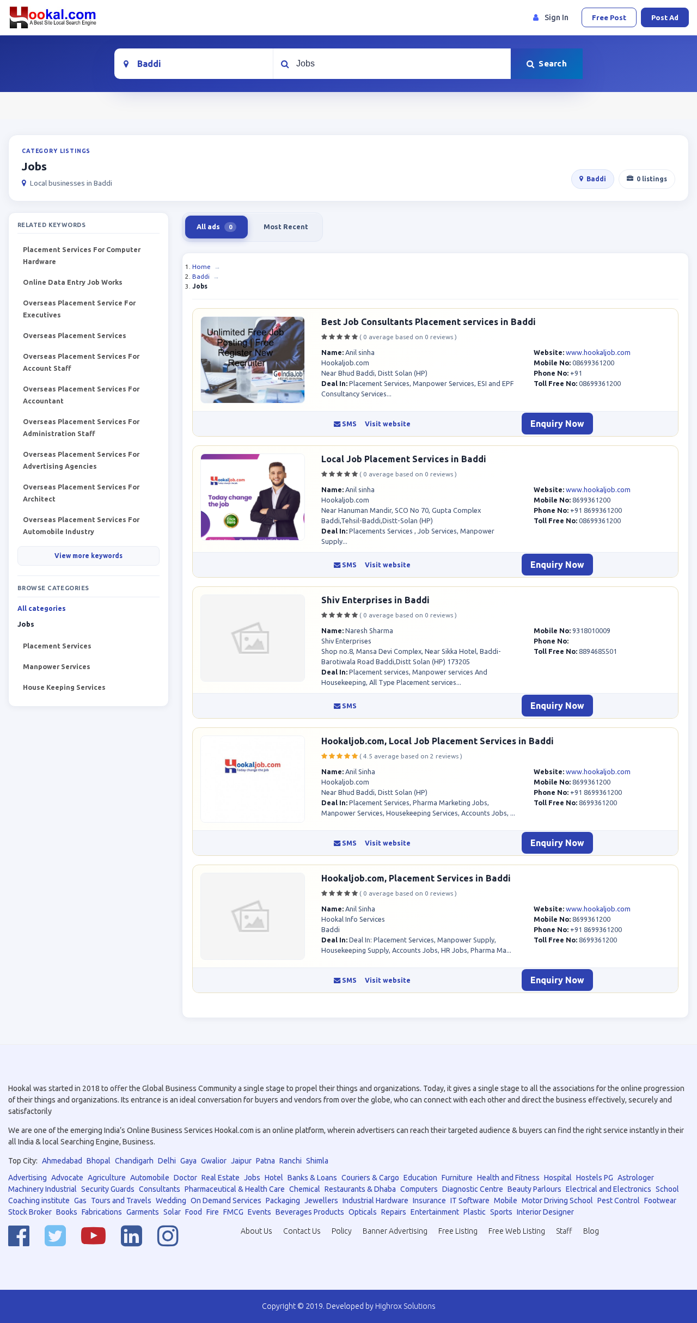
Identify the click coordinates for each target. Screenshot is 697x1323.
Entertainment (435, 1212)
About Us (256, 1231)
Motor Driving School (557, 1200)
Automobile (149, 1177)
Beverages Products (310, 1212)
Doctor (185, 1177)
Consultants (159, 1189)
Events (259, 1212)
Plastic (474, 1212)
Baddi (596, 178)
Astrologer (635, 1177)
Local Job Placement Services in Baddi (403, 459)
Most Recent (286, 226)
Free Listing (458, 1231)
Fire (212, 1212)
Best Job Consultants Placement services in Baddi (428, 322)
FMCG (233, 1212)
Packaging (283, 1200)
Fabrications (102, 1212)
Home (201, 266)
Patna (265, 1160)
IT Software (470, 1200)
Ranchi (290, 1160)
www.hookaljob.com (598, 352)
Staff (564, 1231)
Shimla (317, 1160)
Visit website (388, 423)
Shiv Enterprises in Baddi (375, 600)
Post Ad (664, 17)
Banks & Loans (312, 1177)
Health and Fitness (508, 1177)
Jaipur (241, 1160)
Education (420, 1177)
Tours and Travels (121, 1200)
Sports (501, 1212)
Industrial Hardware (375, 1200)
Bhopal (99, 1160)
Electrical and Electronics (608, 1189)
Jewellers (321, 1200)
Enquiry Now (557, 423)
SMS (348, 423)
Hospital (558, 1177)
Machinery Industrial (42, 1189)
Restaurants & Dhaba (360, 1189)
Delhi (167, 1160)
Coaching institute (39, 1200)
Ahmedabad (62, 1160)
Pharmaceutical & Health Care (235, 1189)
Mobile (505, 1200)
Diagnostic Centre (472, 1189)
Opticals (362, 1212)
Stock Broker (30, 1212)
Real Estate (220, 1177)
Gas (80, 1200)
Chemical (304, 1189)
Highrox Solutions (405, 1306)
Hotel (274, 1177)
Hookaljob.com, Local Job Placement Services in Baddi (437, 741)
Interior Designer (545, 1212)
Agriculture (107, 1177)
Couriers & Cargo (370, 1177)
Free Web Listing (516, 1231)
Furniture (457, 1177)
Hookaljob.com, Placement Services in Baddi (416, 878)
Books (66, 1212)
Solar (172, 1212)
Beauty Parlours (534, 1189)
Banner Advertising (395, 1231)
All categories (41, 608)
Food (193, 1212)
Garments (142, 1212)
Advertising (27, 1177)
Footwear (660, 1200)
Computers (419, 1189)
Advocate (67, 1177)
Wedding (171, 1200)
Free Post (609, 17)
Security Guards (107, 1189)
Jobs (252, 1177)
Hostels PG (594, 1177)
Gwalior (214, 1160)
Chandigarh (134, 1160)
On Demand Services (226, 1200)
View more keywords (88, 555)
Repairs (393, 1212)
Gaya (188, 1160)
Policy (342, 1231)
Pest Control (618, 1200)
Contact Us (302, 1231)
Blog (591, 1231)
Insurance (429, 1200)
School (667, 1189)
